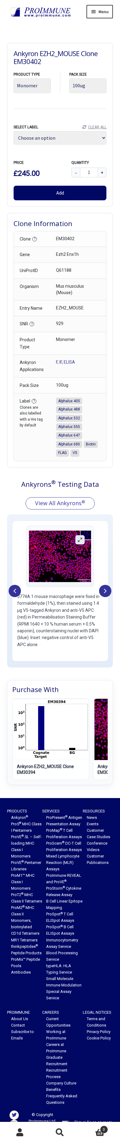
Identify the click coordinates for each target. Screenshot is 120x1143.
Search (60, 1132)
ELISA (69, 362)
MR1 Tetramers (24, 940)
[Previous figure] (15, 591)
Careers (50, 1012)
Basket (92, 1127)
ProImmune (18, 1012)
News (92, 817)
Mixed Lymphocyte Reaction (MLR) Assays (62, 862)
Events (92, 824)
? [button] (34, 238)
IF (60, 362)
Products (17, 811)
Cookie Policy (99, 1038)
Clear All (97, 127)
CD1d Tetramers (25, 933)
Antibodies (21, 972)
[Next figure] (105, 591)
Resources (94, 811)
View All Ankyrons (60, 503)
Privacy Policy (98, 1031)
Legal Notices (97, 1012)
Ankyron (19, 817)
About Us (19, 1018)
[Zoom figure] (80, 539)
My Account (20, 1132)
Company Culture (61, 1083)
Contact (18, 1025)
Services (51, 811)
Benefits (53, 1089)
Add (60, 193)
